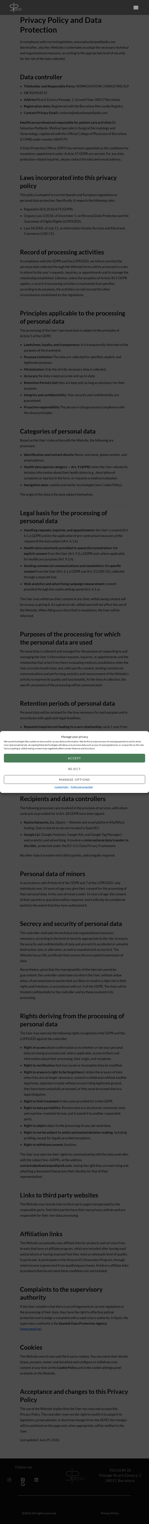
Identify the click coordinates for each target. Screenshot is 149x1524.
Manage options (74, 779)
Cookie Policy (62, 787)
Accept (74, 758)
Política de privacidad (82, 787)
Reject (74, 769)
